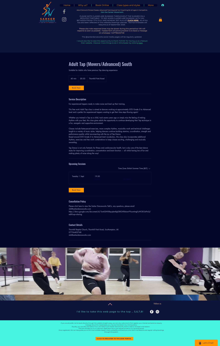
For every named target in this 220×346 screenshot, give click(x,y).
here (141, 43)
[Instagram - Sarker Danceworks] (64, 19)
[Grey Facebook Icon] (64, 11)
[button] (160, 19)
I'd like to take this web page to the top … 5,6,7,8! (110, 311)
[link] (76, 88)
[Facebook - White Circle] (151, 311)
